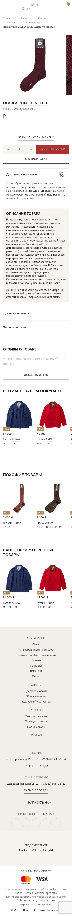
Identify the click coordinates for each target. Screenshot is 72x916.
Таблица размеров (36, 721)
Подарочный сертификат (36, 701)
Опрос (36, 676)
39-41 (40, 527)
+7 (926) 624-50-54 (54, 759)
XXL (16, 444)
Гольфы (7, 523)
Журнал (36, 735)
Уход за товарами (36, 716)
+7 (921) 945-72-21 (53, 783)
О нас (36, 644)
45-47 (58, 527)
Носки (41, 523)
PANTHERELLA (33, 103)
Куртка (7, 439)
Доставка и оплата (36, 691)
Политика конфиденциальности (36, 655)
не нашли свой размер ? (36, 137)
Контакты (36, 665)
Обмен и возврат (36, 696)
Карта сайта (54, 910)
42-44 (6, 527)
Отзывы (36, 660)
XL (10, 444)
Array (16, 439)
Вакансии (36, 671)
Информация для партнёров (36, 649)
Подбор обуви (36, 727)
